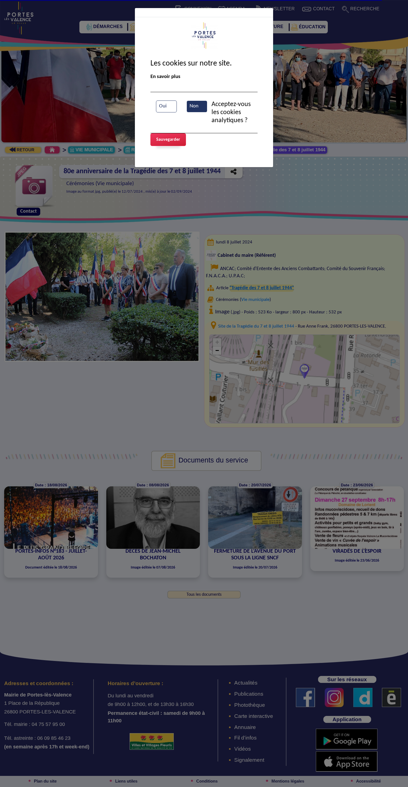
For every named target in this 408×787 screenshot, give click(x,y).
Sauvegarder (168, 139)
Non (194, 106)
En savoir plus (165, 76)
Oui (163, 106)
